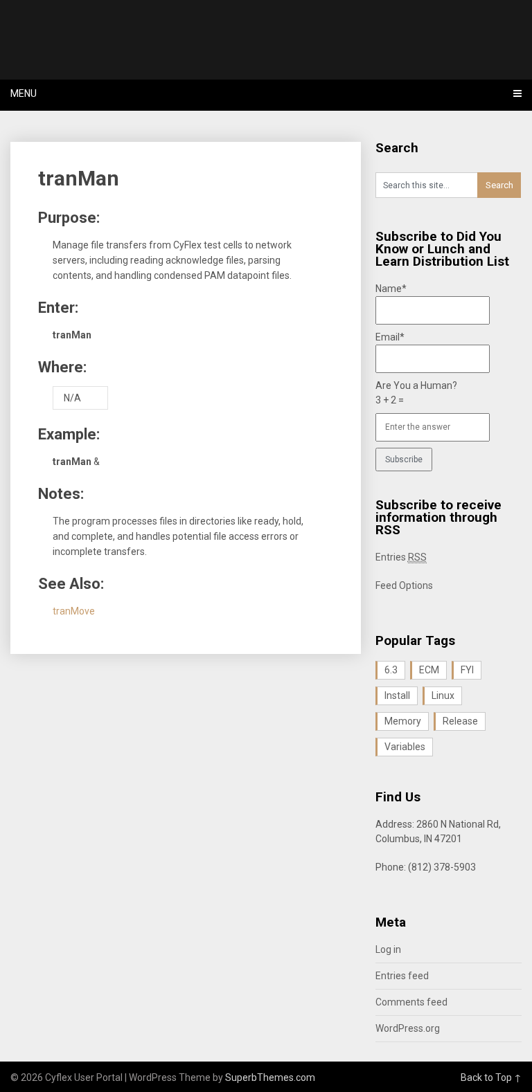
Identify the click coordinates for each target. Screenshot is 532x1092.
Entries (401, 557)
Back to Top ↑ (491, 1077)
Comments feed (411, 1002)
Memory (402, 721)
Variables (404, 746)
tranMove (74, 611)
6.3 (391, 669)
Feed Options (404, 585)
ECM (429, 669)
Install (397, 695)
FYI (467, 669)
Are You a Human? (416, 393)
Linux (443, 695)
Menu (23, 93)
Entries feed (402, 975)
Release (460, 721)
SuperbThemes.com (270, 1077)
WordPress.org (407, 1028)
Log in (388, 949)
